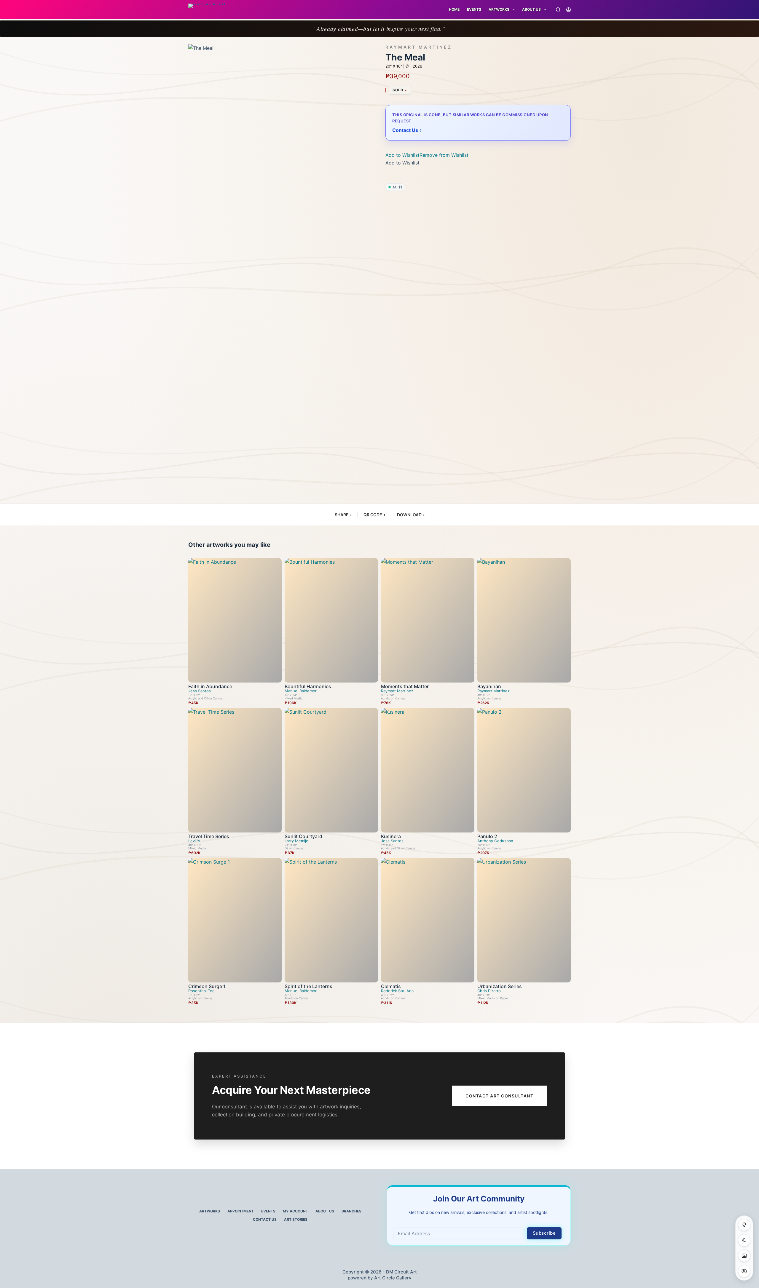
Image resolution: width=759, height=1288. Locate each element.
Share (343, 514)
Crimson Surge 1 (207, 986)
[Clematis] (427, 920)
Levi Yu (195, 841)
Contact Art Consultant (499, 1095)
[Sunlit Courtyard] (331, 770)
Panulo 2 (487, 836)
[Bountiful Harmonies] (331, 620)
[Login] (568, 9)
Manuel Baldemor (301, 691)
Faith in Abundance (210, 686)
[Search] (558, 9)
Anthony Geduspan (495, 841)
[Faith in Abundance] (235, 620)
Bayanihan (489, 686)
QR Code (374, 514)
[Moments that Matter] (427, 620)
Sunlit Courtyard (303, 836)
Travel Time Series (208, 836)
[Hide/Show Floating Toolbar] (744, 1271)
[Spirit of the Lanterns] (331, 920)
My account (295, 1211)
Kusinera (391, 836)
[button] (426, 155)
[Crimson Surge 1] (235, 920)
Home (454, 9)
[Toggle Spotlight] (744, 1225)
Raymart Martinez (418, 47)
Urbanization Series (499, 986)
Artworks (209, 1211)
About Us (531, 9)
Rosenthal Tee (201, 991)
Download (411, 514)
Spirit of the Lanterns (308, 986)
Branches (351, 1211)
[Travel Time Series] (235, 770)
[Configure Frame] (744, 1255)
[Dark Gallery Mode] (744, 1240)
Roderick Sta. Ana (397, 991)
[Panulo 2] (524, 770)
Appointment (240, 1211)
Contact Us (265, 1219)
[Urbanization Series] (524, 920)
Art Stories (295, 1219)
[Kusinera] (427, 770)
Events (474, 9)
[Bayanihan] (524, 620)
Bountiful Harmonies (308, 686)
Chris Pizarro (489, 991)
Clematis (391, 986)
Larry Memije (296, 841)
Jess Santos (199, 691)
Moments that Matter (405, 686)
